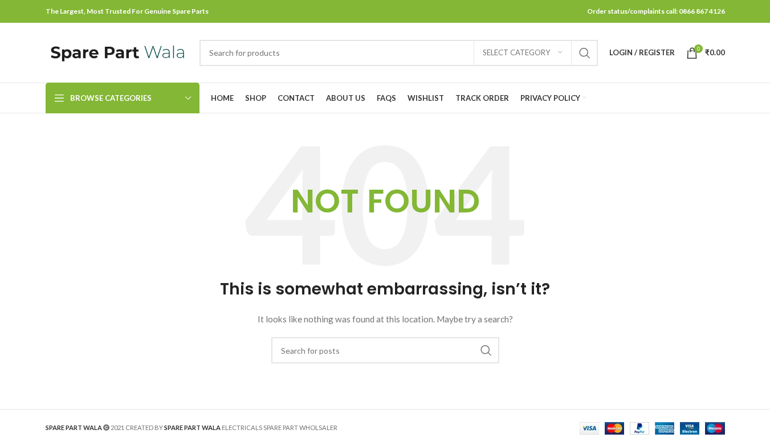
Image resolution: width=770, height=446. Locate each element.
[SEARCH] (585, 53)
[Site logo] (117, 51)
